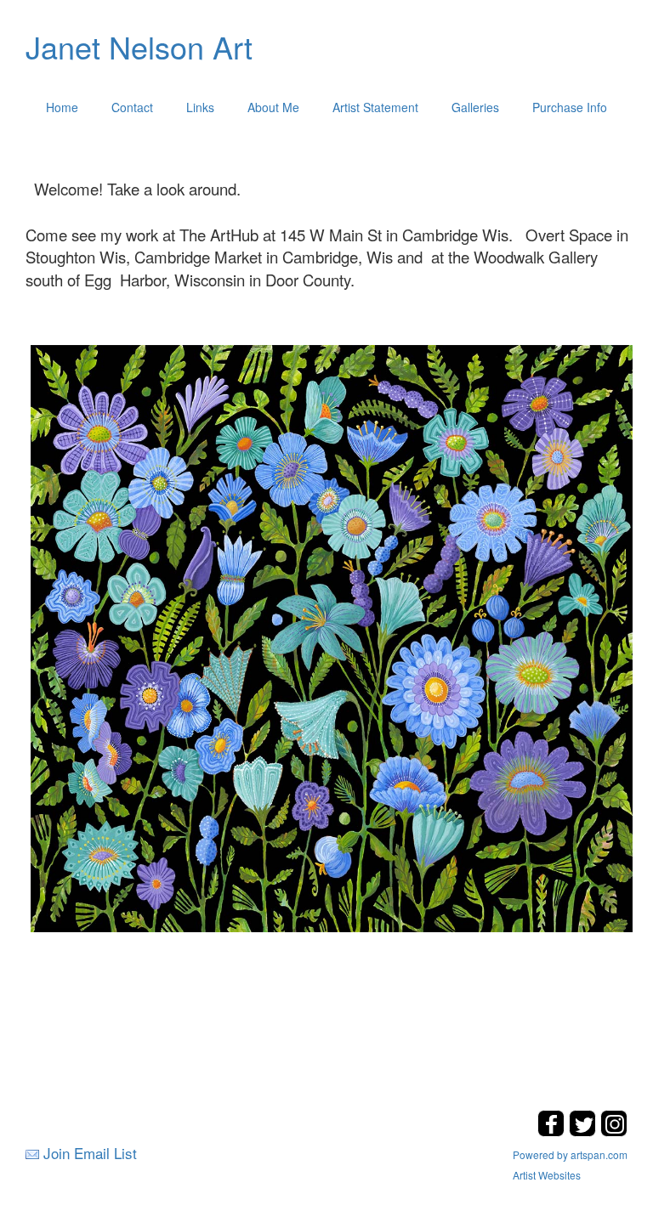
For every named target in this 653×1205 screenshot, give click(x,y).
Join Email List (90, 1152)
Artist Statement (375, 107)
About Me (273, 107)
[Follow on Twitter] (584, 1131)
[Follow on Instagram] (613, 1131)
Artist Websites (547, 1175)
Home (62, 107)
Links (200, 107)
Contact (132, 107)
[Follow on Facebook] (553, 1131)
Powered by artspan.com (570, 1154)
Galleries (475, 107)
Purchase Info (569, 107)
